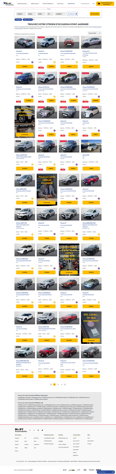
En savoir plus (25, 134)
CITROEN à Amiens (83, 415)
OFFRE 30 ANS (41, 37)
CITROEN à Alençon (32, 411)
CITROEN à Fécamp (54, 415)
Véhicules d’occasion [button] (22, 3)
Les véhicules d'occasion (49, 438)
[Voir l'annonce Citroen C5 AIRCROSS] (91, 78)
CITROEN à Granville (32, 415)
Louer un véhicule (62, 444)
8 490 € (73, 168)
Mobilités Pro (71, 3)
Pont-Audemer (43, 9)
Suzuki (16, 451)
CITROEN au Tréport (39, 417)
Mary (89, 438)
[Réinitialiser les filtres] (33, 19)
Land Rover (36, 444)
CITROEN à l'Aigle (22, 411)
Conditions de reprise (48, 443)
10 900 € (69, 238)
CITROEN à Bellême (46, 410)
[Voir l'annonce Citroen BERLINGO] (25, 180)
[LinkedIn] (38, 430)
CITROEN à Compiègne (62, 413)
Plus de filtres (96, 14)
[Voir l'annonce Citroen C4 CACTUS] (47, 78)
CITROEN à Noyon (22, 413)
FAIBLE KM (18, 141)
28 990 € (47, 340)
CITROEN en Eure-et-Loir (48, 397)
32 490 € (24, 202)
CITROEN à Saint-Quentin (87, 411)
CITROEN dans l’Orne (84, 397)
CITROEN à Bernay (35, 410)
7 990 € (96, 134)
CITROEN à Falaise (41, 406)
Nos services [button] (60, 3)
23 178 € (91, 238)
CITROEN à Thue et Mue (52, 406)
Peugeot (17, 438)
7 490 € (91, 168)
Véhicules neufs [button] (34, 3)
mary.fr (74, 438)
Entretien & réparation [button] (48, 3)
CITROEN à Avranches (43, 415)
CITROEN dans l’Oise (73, 397)
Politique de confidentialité (64, 461)
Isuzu (35, 447)
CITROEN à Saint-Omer (70, 417)
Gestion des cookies (52, 461)
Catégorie (19, 14)
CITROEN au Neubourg (58, 418)
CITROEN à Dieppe (47, 418)
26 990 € (24, 306)
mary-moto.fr (76, 441)
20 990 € (95, 100)
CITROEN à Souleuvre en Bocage (34, 408)
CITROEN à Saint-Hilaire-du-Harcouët (69, 415)
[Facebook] (29, 430)
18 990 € (91, 306)
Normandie (33, 9)
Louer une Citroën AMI (64, 447)
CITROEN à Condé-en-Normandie (84, 406)
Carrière (89, 443)
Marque (30, 14)
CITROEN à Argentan (86, 410)
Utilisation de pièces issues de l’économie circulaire (89, 461)
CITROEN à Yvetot (22, 415)
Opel (26, 441)
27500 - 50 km (27, 19)
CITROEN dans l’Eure (36, 397)
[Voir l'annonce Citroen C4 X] (91, 42)
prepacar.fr (75, 455)
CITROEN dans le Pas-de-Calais (25, 399)
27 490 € (47, 306)
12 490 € (69, 376)
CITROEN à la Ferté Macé (74, 410)
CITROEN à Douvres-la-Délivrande (67, 406)
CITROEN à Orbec (57, 408)
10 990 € (91, 202)
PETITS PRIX (70, 107)
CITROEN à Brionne (88, 408)
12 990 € (51, 66)
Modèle (40, 14)
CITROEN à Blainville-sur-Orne (52, 404)
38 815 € (91, 66)
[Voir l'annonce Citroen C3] (47, 42)
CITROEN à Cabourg (65, 404)
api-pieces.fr (76, 449)
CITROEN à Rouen (88, 418)
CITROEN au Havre (31, 406)
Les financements (48, 441)
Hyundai (26, 444)
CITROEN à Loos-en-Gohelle (25, 418)
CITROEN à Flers (22, 408)
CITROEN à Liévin (48, 417)
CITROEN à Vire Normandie (44, 411)
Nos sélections (71, 14)
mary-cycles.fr (76, 443)
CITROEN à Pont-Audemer (24, 410)
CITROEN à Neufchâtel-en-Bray (25, 417)
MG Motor (36, 438)
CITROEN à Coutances (74, 413)
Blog (94, 3)
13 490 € (69, 306)
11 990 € (69, 66)
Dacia (16, 447)
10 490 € (28, 100)
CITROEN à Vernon (68, 418)
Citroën (16, 441)
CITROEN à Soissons (51, 413)
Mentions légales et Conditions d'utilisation (37, 461)
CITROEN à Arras (80, 417)
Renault (17, 444)
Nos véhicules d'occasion (24, 9)
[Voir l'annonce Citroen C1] (91, 112)
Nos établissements (85, 3)
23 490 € (24, 376)
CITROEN (18, 19)
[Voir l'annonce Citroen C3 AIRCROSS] (69, 42)
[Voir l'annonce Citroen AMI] (91, 146)
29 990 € (24, 238)
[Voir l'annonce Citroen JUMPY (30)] (25, 146)
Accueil (16, 9)
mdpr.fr (74, 452)
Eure (37, 9)
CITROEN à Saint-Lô (56, 411)
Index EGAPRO (73, 461)
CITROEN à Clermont (85, 413)
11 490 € (47, 238)
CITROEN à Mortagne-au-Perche (59, 410)
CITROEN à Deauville (88, 404)
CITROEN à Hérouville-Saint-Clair (36, 404)
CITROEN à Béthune (58, 417)
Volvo (35, 441)
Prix (49, 14)
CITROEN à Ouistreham (76, 404)
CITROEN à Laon (31, 413)
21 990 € (24, 340)
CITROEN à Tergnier (41, 413)
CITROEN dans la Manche (61, 397)
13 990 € (24, 66)
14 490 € (73, 100)
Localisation (59, 14)
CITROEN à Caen (22, 406)
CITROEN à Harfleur (77, 408)
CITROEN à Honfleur (67, 408)
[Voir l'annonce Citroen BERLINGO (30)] (91, 214)
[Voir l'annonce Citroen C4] (25, 42)
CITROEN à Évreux (78, 418)
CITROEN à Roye (66, 411)
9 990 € (73, 134)
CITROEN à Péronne (75, 411)
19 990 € (91, 272)
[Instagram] (34, 430)
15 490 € (24, 272)
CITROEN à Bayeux (47, 408)
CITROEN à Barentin (37, 418)
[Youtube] (42, 430)
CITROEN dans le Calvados (24, 397)
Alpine (26, 447)
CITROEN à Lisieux (22, 404)
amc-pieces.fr (76, 446)
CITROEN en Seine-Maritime (41, 399)
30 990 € (24, 168)
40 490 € (69, 340)
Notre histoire (91, 441)
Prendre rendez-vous (63, 438)
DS (25, 438)
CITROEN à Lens (89, 417)
